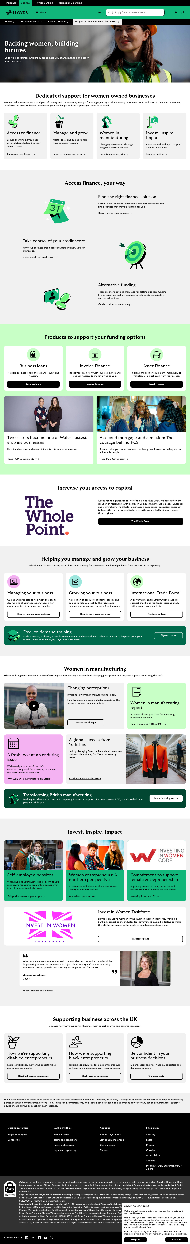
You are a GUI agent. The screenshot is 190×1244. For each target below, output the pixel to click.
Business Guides (57, 21)
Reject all (176, 1240)
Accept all (135, 1240)
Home (8, 21)
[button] (180, 12)
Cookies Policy (180, 1234)
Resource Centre (30, 21)
